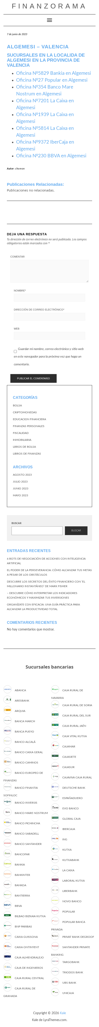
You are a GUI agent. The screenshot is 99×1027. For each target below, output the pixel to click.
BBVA (18, 906)
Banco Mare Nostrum (31, 813)
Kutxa (67, 849)
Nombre (20, 290)
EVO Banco (70, 808)
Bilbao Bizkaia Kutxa (30, 916)
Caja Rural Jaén (74, 725)
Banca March (25, 721)
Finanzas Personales (28, 426)
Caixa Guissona (26, 936)
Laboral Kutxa (73, 880)
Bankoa (20, 885)
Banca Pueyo (24, 731)
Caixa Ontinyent (27, 947)
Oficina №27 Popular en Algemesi (51, 80)
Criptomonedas (25, 412)
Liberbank (69, 891)
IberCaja (68, 829)
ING (64, 839)
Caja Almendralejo (29, 957)
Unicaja (68, 993)
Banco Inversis (26, 802)
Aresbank (22, 700)
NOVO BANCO (72, 901)
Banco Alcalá (25, 742)
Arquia (20, 711)
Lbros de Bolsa (24, 446)
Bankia (20, 864)
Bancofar (22, 854)
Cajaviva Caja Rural (77, 777)
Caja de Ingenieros (29, 967)
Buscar (16, 523)
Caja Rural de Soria (77, 705)
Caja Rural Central (29, 978)
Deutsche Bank (73, 787)
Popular (68, 911)
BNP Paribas (23, 926)
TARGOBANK (70, 962)
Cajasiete (69, 756)
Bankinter (22, 875)
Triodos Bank (72, 972)
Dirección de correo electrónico (39, 309)
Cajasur (68, 767)
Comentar (17, 256)
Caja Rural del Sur (76, 715)
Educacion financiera (29, 419)
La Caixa (68, 870)
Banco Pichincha (27, 823)
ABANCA (20, 690)
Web (16, 328)
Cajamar (68, 746)
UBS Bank (69, 982)
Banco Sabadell (27, 833)
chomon (20, 168)
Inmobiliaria (22, 440)
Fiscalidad (21, 433)
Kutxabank (70, 860)
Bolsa (17, 405)
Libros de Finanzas (27, 453)
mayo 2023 (20, 495)
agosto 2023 (22, 474)
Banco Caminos (26, 762)
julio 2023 (20, 481)
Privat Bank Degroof (78, 936)
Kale (63, 1013)
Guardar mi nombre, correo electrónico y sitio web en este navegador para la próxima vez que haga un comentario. (49, 356)
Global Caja (71, 818)
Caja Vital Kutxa (74, 736)
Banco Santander (28, 844)
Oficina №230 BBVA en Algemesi (51, 155)
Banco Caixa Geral (29, 752)
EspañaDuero (72, 798)
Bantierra (22, 895)
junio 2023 (20, 488)
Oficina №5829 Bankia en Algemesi (53, 73)
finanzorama (49, 6)
